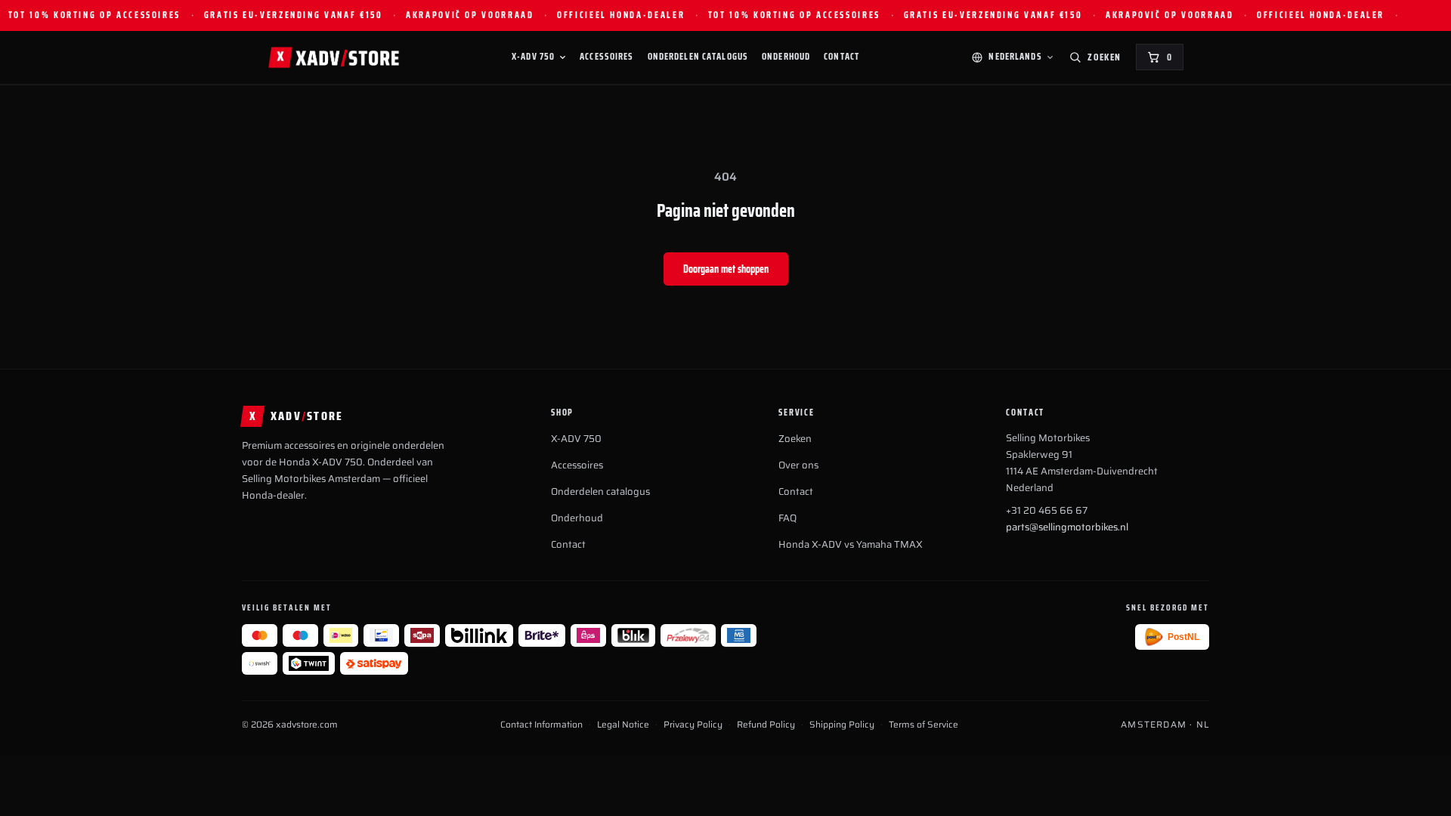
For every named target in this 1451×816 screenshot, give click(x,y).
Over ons (798, 465)
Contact (841, 56)
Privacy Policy (693, 724)
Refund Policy (766, 724)
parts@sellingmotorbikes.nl (1067, 527)
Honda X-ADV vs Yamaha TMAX (850, 544)
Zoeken (795, 439)
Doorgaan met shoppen (726, 269)
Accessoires (606, 56)
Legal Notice (623, 724)
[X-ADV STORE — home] (334, 57)
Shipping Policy (841, 724)
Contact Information (541, 724)
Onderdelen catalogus (698, 56)
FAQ (787, 518)
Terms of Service (923, 724)
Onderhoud (786, 56)
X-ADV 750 (533, 56)
